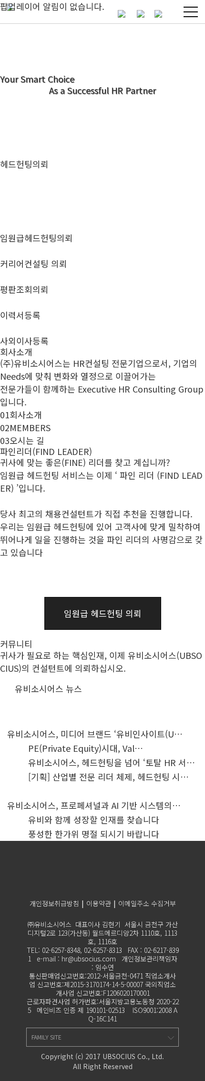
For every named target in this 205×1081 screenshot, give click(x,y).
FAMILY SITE (46, 1037)
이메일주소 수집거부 (147, 903)
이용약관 (98, 903)
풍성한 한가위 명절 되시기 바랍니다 (93, 834)
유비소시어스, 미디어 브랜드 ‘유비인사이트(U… (95, 733)
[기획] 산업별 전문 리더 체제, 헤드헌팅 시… (108, 776)
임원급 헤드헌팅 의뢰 (103, 613)
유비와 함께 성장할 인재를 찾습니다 (93, 819)
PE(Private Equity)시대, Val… (85, 748)
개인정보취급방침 (54, 903)
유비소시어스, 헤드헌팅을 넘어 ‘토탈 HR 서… (111, 762)
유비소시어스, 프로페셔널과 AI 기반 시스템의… (94, 805)
